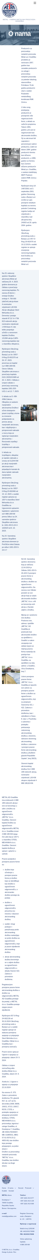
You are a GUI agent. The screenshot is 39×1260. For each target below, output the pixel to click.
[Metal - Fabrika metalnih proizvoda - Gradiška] (9, 16)
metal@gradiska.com (9, 1216)
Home (4, 1188)
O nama (10, 1188)
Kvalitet (4, 1191)
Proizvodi (28, 1188)
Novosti (20, 1188)
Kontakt (11, 1191)
